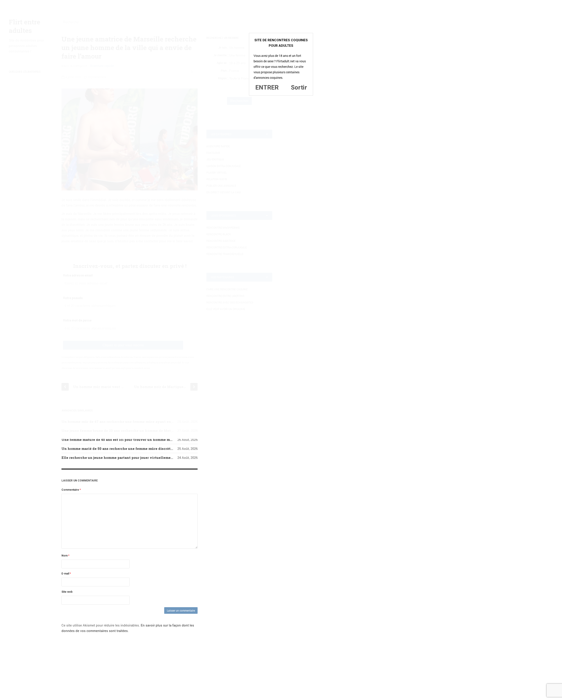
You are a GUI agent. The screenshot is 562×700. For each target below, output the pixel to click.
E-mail (66, 573)
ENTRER (267, 87)
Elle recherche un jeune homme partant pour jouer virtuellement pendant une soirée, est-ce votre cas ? (151, 457)
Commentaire (71, 489)
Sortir (299, 87)
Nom (65, 555)
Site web (66, 591)
